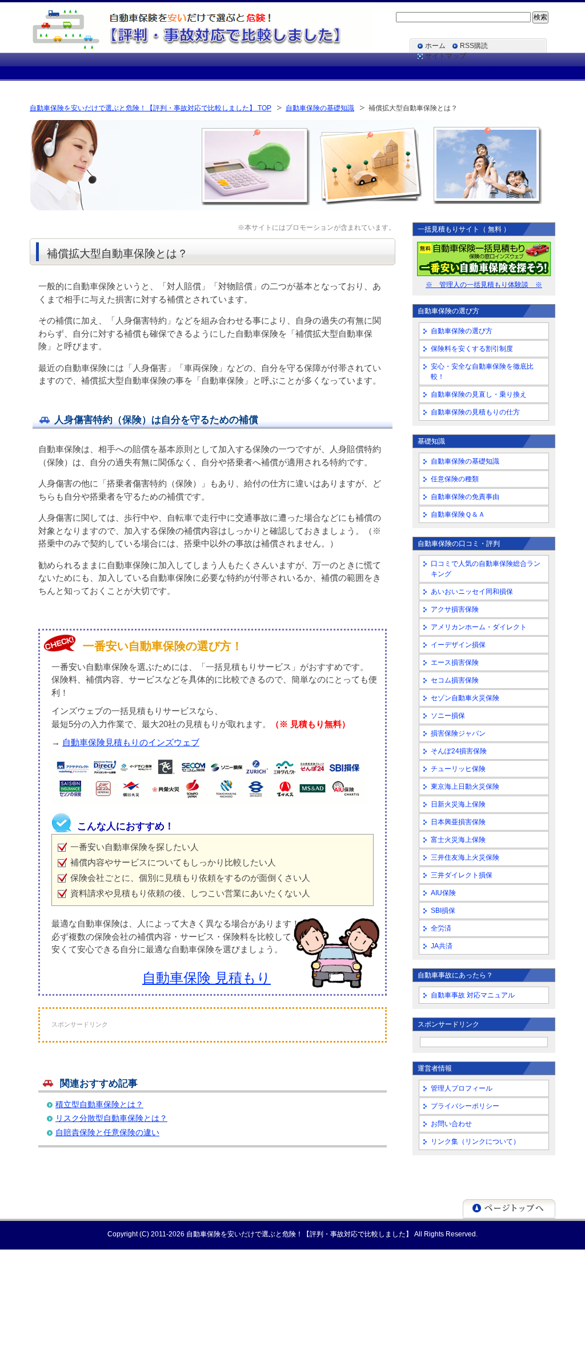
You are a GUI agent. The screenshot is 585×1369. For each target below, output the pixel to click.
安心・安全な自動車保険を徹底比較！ (482, 371)
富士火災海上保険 (458, 840)
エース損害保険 (455, 662)
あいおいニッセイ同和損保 (472, 592)
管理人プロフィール (461, 1088)
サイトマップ (445, 56)
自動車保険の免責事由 (465, 497)
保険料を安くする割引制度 (472, 349)
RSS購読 (474, 46)
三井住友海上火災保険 (465, 857)
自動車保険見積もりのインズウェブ (130, 742)
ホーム (435, 46)
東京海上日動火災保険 (465, 787)
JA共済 (441, 946)
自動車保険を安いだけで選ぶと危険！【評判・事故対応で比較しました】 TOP (150, 108)
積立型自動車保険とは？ (99, 1104)
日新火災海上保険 (458, 804)
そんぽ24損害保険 (459, 751)
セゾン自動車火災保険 (465, 698)
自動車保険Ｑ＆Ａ (458, 514)
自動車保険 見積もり (206, 977)
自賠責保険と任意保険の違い (107, 1132)
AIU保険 (443, 893)
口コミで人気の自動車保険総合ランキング (485, 569)
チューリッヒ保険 (458, 769)
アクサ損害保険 (455, 609)
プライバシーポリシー (465, 1106)
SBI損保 (443, 911)
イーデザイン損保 (458, 645)
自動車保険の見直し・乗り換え (479, 394)
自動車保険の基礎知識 (320, 108)
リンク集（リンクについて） (475, 1141)
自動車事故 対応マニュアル (473, 995)
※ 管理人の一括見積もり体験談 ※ (484, 285)
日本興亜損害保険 (458, 822)
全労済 (441, 928)
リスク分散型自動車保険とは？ (111, 1118)
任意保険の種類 (455, 479)
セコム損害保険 (455, 680)
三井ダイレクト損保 (461, 875)
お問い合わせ (451, 1124)
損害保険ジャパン (458, 733)
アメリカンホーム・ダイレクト (479, 627)
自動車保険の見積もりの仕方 (475, 412)
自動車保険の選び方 (461, 331)
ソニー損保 (448, 716)
